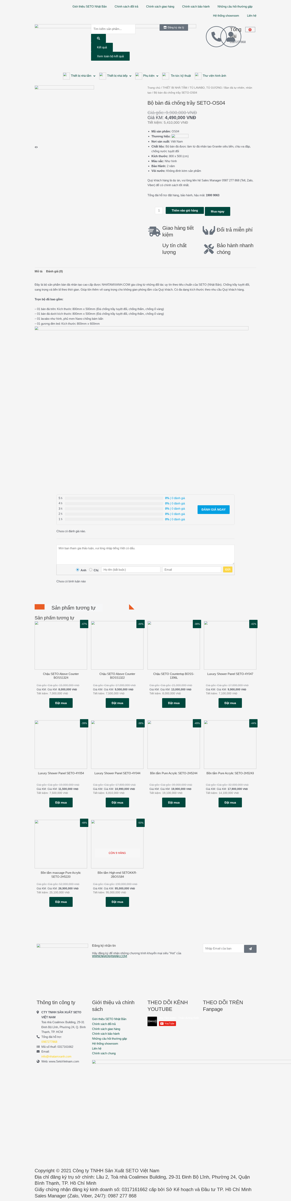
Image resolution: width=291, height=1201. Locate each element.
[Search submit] (98, 38)
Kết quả (102, 47)
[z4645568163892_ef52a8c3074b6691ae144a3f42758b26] (64, 115)
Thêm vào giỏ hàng (185, 210)
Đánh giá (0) (54, 271)
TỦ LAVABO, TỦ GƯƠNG (206, 87)
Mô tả (38, 271)
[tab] (38, 272)
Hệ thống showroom (226, 15)
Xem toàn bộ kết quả (110, 56)
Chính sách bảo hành (196, 6)
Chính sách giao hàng (160, 6)
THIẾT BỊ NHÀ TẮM (175, 87)
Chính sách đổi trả (126, 6)
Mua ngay (217, 211)
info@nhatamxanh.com (56, 1056)
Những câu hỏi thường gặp (235, 6)
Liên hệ (251, 15)
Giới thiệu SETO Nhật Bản (89, 6)
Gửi (227, 569)
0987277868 (49, 1041)
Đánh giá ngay (214, 509)
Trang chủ (153, 87)
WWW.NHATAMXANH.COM (109, 956)
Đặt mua (61, 703)
